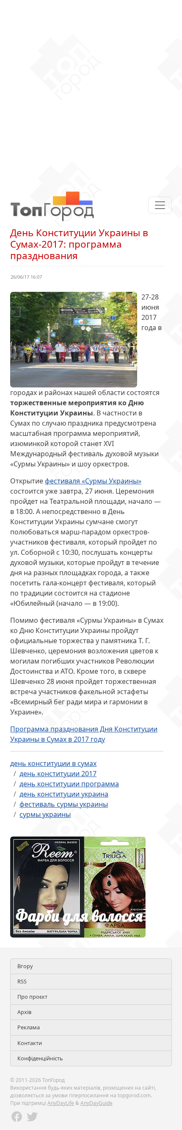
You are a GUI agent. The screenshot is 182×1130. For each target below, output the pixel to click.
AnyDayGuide (96, 1103)
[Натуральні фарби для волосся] (78, 886)
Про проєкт (32, 996)
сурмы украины (45, 814)
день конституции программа (69, 783)
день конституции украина (63, 794)
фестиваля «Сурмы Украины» (93, 481)
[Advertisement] (91, 91)
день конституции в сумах (53, 763)
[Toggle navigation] (160, 205)
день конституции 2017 (58, 773)
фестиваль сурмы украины (63, 804)
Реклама (28, 1027)
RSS (22, 981)
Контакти (29, 1043)
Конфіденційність (40, 1058)
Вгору (25, 966)
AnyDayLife (60, 1103)
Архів (24, 1012)
